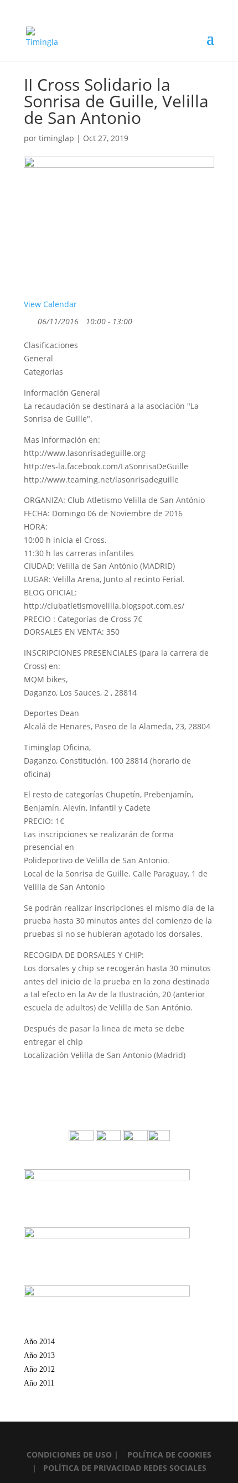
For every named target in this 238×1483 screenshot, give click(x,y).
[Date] (29, 319)
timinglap (56, 138)
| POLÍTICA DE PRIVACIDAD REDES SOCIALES (119, 1468)
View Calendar (50, 304)
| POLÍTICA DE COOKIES (162, 1454)
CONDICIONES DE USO (70, 1454)
